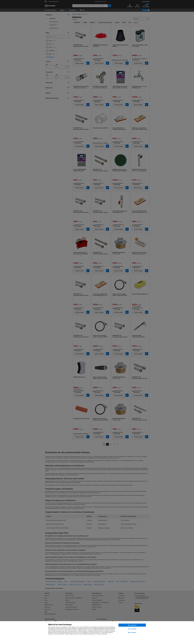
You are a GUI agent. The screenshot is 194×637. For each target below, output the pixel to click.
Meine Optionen (132, 632)
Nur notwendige (132, 629)
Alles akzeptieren (132, 625)
